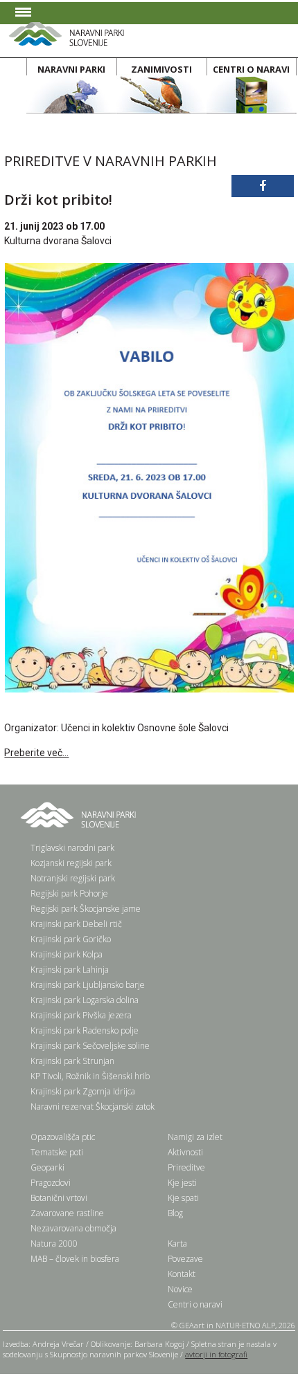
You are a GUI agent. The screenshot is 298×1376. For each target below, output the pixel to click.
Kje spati (183, 1198)
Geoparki (47, 1167)
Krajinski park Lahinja (69, 969)
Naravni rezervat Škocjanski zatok (92, 1106)
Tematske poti (56, 1152)
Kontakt (181, 1274)
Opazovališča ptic (62, 1137)
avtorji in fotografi (216, 1354)
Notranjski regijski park (72, 878)
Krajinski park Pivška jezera (81, 1015)
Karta (177, 1243)
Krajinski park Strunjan (72, 1061)
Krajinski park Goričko (70, 939)
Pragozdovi (50, 1183)
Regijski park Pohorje (69, 893)
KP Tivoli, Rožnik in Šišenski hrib (90, 1076)
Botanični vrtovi (58, 1198)
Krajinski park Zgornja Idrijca (82, 1091)
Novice (180, 1289)
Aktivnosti (185, 1152)
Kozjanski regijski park (71, 863)
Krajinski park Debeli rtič (76, 924)
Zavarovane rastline (67, 1213)
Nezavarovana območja (73, 1228)
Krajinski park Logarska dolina (84, 1000)
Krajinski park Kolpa (66, 954)
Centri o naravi (195, 1304)
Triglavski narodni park (72, 848)
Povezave (185, 1259)
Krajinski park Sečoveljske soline (90, 1046)
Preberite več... (36, 752)
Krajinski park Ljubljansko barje (87, 985)
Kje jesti (182, 1183)
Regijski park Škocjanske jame (85, 909)
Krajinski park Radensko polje (84, 1030)
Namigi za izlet (195, 1137)
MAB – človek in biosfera (74, 1259)
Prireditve (186, 1167)
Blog (175, 1213)
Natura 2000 (54, 1243)
